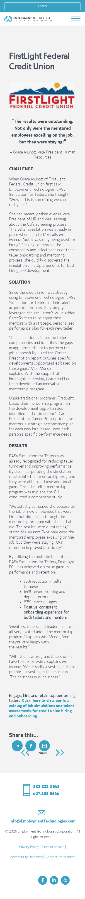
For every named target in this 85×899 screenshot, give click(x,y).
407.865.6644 (46, 793)
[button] (76, 19)
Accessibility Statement (26, 857)
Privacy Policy (29, 847)
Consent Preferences (60, 857)
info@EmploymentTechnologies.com (42, 821)
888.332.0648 (46, 786)
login (42, 6)
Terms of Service (52, 847)
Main (43, 753)
